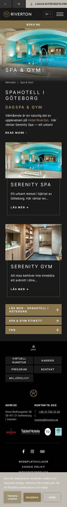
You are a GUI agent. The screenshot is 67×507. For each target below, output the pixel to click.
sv (46, 14)
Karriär (47, 360)
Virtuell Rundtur (19, 360)
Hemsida (10, 82)
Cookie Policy (33, 466)
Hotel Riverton (38, 120)
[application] (33, 489)
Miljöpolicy (19, 378)
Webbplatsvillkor (33, 461)
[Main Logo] (17, 14)
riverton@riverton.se (18, 4)
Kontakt (47, 369)
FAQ (12, 329)
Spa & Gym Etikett (25, 320)
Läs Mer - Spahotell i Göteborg (29, 310)
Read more (15, 132)
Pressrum (19, 369)
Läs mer (18, 207)
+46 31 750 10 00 (49, 411)
